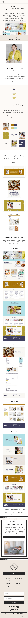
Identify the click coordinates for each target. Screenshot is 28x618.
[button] (26, 1)
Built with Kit (14, 607)
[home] (3, 2)
